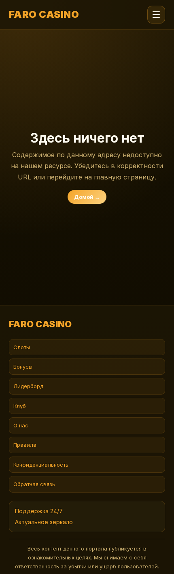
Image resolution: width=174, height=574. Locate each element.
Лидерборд (28, 386)
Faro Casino (44, 14)
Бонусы (22, 366)
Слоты (21, 347)
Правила (24, 445)
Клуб (19, 406)
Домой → (87, 197)
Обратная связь (34, 484)
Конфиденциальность (40, 464)
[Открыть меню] (156, 14)
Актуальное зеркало (44, 522)
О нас (20, 425)
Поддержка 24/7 (39, 511)
